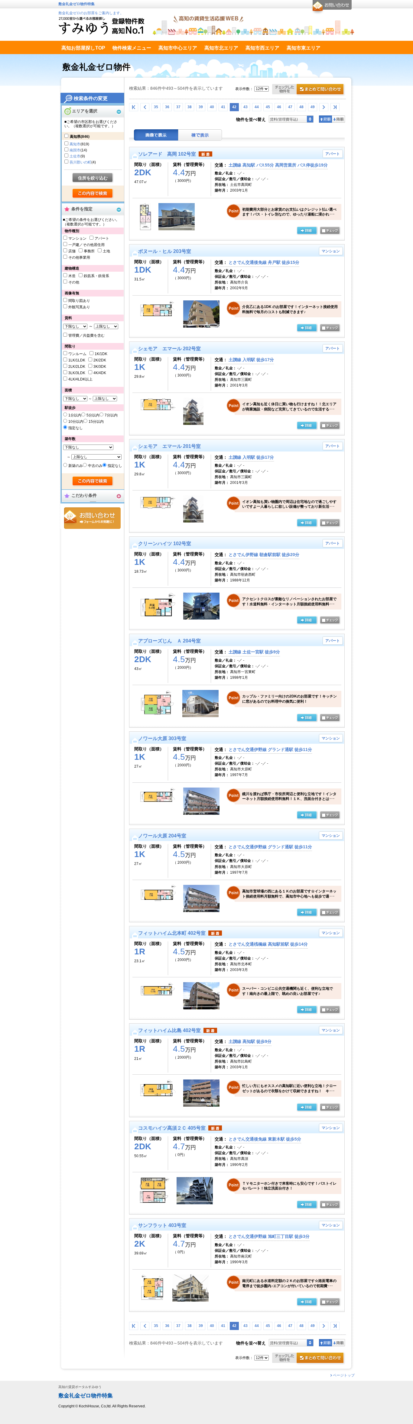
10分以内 (75, 421)
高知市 (75, 144)
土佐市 (75, 156)
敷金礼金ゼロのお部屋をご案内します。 (91, 13)
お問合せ (92, 518)
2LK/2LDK (76, 366)
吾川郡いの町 (80, 162)
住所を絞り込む (93, 178)
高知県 (79, 136)
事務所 (89, 251)
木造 (72, 276)
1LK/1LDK (76, 360)
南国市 (75, 150)
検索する (93, 193)
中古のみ (95, 466)
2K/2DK (99, 360)
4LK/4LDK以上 (80, 379)
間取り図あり (79, 301)
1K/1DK (101, 354)
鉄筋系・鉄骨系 (96, 276)
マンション (77, 238)
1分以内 (74, 415)
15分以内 (96, 421)
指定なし (75, 428)
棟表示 (200, 135)
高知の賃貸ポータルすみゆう (80, 1387)
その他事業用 (79, 257)
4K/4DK (99, 373)
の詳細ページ (306, 231)
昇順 (325, 119)
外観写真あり (79, 307)
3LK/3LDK (76, 373)
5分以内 (92, 415)
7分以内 (111, 415)
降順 (338, 119)
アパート (102, 238)
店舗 (72, 251)
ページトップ (344, 1375)
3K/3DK (99, 366)
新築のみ (75, 466)
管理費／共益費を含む (86, 335)
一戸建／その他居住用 (86, 245)
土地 (106, 251)
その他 (73, 282)
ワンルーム (77, 354)
